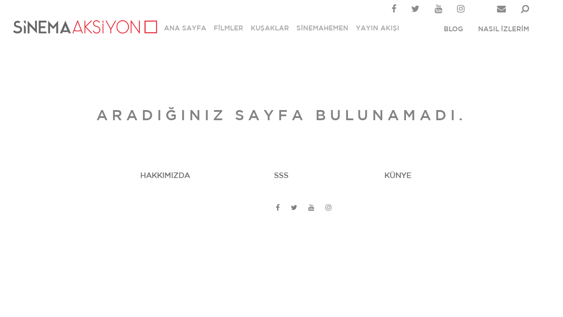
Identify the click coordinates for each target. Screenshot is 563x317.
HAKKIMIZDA (165, 175)
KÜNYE (397, 175)
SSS (281, 175)
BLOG (453, 29)
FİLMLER (228, 28)
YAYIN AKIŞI (377, 28)
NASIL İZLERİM (503, 29)
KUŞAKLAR (270, 28)
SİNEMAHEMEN (322, 28)
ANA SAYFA (185, 28)
